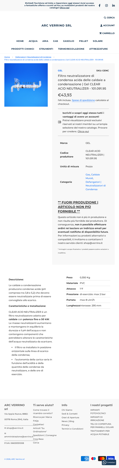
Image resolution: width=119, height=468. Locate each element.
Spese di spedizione (83, 100)
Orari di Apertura (70, 417)
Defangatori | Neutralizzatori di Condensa (33, 57)
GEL (60, 70)
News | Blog (68, 421)
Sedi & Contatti (69, 413)
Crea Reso (38, 439)
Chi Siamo (67, 410)
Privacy (65, 425)
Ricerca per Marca (42, 417)
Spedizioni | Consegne (45, 435)
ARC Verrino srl (57, 25)
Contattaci (38, 424)
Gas (88, 174)
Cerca (36, 442)
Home (20, 41)
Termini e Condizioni (72, 428)
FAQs (36, 421)
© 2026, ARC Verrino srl (14, 459)
